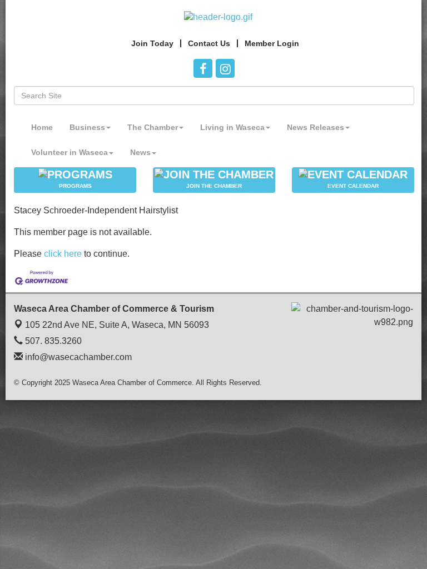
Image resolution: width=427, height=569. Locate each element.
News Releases (315, 127)
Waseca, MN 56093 (117, 325)
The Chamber (152, 127)
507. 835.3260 (52, 341)
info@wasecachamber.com (77, 357)
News (140, 152)
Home (42, 127)
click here (63, 253)
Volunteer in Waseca (69, 152)
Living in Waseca (232, 127)
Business (87, 127)
